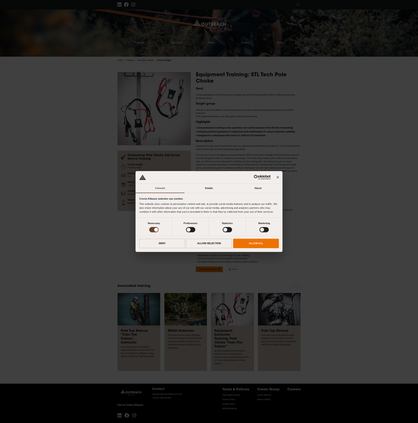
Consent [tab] (160, 188)
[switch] (190, 229)
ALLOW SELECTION (209, 243)
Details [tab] (209, 188)
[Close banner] (278, 177)
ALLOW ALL (256, 243)
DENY (162, 243)
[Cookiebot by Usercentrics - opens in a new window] (256, 177)
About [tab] (258, 188)
